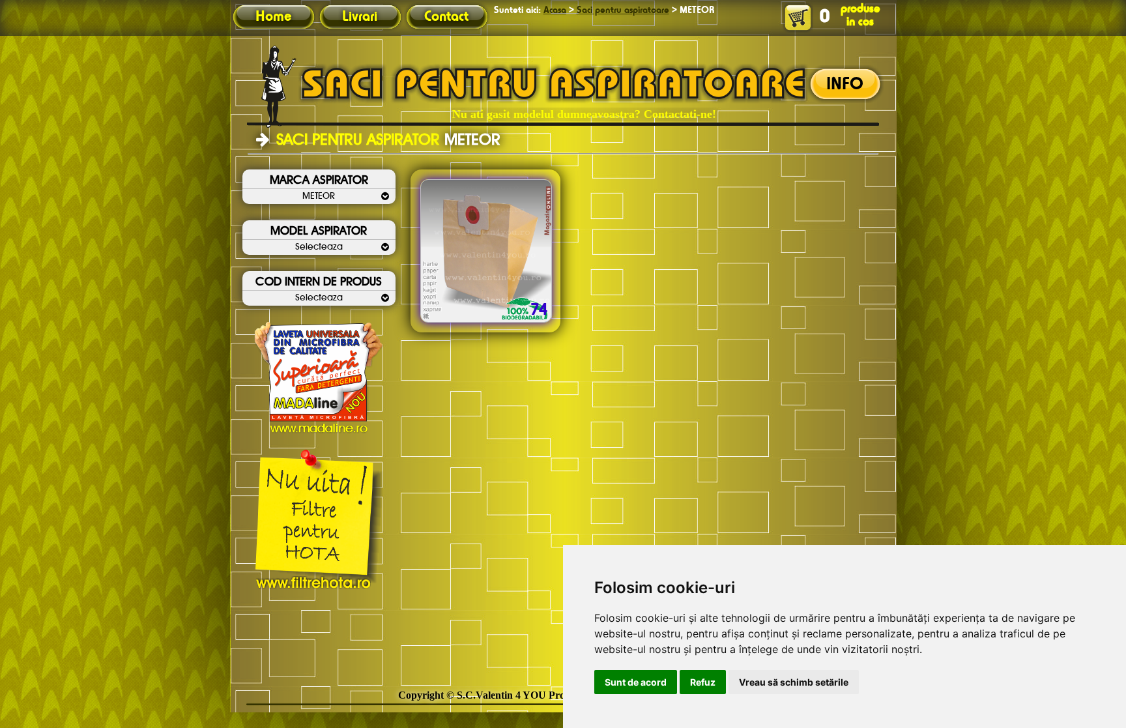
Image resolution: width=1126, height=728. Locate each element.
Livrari (359, 17)
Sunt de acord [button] (636, 682)
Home (273, 17)
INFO (844, 85)
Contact (446, 17)
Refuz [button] (702, 682)
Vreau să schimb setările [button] (793, 682)
